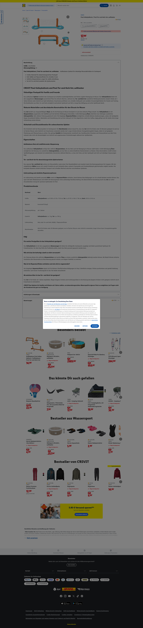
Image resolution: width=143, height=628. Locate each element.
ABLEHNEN (77, 326)
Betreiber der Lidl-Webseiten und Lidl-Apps (57, 304)
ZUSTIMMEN (95, 326)
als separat (57, 309)
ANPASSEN (85, 326)
